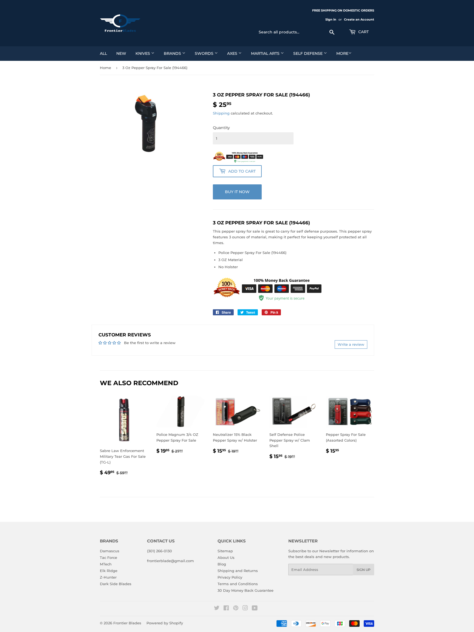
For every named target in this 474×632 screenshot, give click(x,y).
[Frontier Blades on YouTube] (255, 609)
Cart (363, 31)
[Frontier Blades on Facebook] (226, 609)
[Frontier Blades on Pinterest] (236, 609)
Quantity (221, 127)
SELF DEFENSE (308, 53)
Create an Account (359, 19)
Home (105, 67)
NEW (121, 53)
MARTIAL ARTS (266, 53)
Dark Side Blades (115, 584)
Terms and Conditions (238, 584)
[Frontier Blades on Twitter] (216, 609)
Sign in (330, 19)
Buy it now (237, 191)
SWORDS (205, 53)
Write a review (351, 344)
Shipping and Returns (238, 570)
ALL (103, 53)
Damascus (109, 551)
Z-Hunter (108, 577)
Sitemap (225, 551)
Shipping (221, 113)
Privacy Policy (230, 577)
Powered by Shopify (164, 623)
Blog (222, 564)
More (342, 53)
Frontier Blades (127, 623)
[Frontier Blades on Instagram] (245, 609)
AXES (232, 53)
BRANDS (173, 53)
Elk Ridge (108, 570)
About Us (226, 557)
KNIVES (143, 53)
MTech (106, 564)
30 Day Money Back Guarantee (245, 590)
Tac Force (108, 557)
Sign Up (364, 570)
